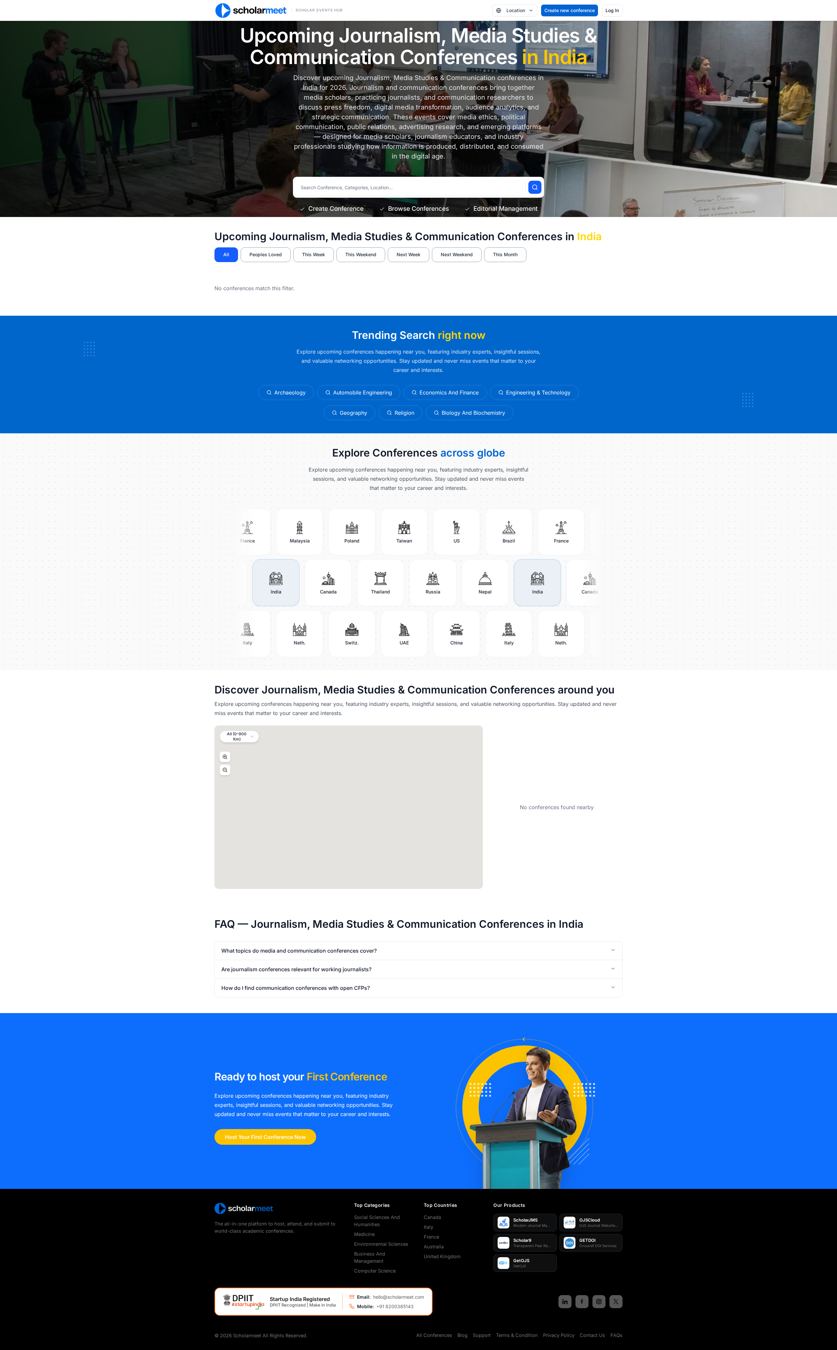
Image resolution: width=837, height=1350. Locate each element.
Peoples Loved (265, 254)
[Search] (534, 187)
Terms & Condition (517, 1335)
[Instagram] (599, 1301)
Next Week (408, 254)
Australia (434, 1246)
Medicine (364, 1234)
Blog (462, 1335)
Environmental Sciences (381, 1244)
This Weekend (360, 254)
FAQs (616, 1335)
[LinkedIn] (565, 1301)
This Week (313, 254)
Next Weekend (457, 254)
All (226, 254)
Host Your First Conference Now (265, 1137)
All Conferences (434, 1335)
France (431, 1237)
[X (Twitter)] (616, 1301)
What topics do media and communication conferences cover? (299, 950)
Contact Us (592, 1335)
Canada (432, 1217)
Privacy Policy (558, 1335)
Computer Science (375, 1271)
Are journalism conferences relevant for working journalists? (296, 969)
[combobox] (239, 736)
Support (482, 1335)
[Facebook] (582, 1301)
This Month (505, 254)
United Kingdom (442, 1256)
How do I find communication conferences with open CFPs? (295, 988)
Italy (428, 1227)
